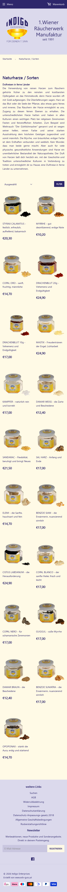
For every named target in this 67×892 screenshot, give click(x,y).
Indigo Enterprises (21, 873)
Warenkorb (58, 4)
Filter (59, 184)
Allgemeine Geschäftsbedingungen (33, 819)
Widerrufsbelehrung (33, 801)
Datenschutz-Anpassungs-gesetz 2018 (33, 815)
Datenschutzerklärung (33, 810)
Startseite (7, 58)
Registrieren (55, 848)
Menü (10, 4)
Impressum (33, 806)
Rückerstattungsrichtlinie (33, 824)
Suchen (33, 793)
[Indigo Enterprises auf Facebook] (33, 859)
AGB (33, 797)
